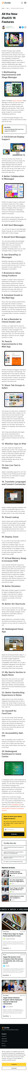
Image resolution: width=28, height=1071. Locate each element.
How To (3, 1043)
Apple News (5, 909)
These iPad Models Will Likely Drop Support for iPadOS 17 (14, 848)
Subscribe (14, 834)
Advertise (4, 1045)
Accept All (14, 1064)
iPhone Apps (4, 1041)
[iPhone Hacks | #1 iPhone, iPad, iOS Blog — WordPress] (6, 3)
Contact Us (4, 1036)
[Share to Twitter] (23, 27)
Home (3, 8)
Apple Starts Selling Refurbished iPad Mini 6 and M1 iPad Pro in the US (14, 857)
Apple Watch (18, 909)
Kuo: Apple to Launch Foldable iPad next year (13, 861)
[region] (14, 1060)
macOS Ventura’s (17, 100)
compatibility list (16, 804)
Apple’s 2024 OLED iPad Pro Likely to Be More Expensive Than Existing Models (13, 852)
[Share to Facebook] (20, 27)
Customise (14, 1068)
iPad (7, 8)
